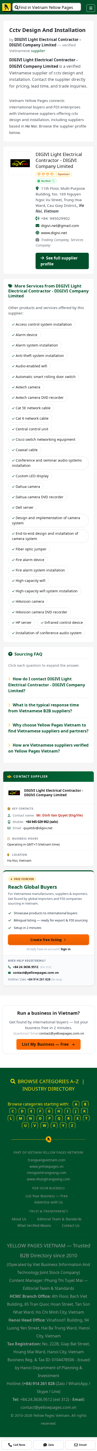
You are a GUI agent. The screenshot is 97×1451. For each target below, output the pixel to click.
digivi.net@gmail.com (60, 225)
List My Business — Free (48, 1044)
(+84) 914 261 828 (38, 1383)
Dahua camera (28, 486)
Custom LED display (32, 475)
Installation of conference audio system (49, 633)
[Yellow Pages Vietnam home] (7, 7)
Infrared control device (64, 622)
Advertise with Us (48, 1202)
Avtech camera (28, 387)
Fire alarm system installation (40, 570)
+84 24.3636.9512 (25, 967)
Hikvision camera (30, 601)
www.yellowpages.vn (46, 1166)
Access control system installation (44, 324)
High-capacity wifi (30, 580)
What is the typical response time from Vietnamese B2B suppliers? (43, 708)
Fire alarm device (30, 559)
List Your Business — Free (47, 1196)
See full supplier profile (59, 261)
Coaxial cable (27, 449)
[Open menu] (91, 8)
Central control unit (32, 429)
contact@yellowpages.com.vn (36, 973)
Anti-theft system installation (40, 355)
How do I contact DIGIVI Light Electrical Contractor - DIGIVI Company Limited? (46, 685)
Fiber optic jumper (31, 549)
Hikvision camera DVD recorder (41, 612)
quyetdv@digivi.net (37, 828)
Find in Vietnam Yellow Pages (46, 7)
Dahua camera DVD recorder (39, 497)
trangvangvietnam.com (46, 1160)
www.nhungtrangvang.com (48, 1179)
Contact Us (71, 1225)
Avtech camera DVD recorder (40, 397)
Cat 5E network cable (33, 408)
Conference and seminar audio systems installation (47, 463)
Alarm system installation (37, 345)
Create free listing (46, 939)
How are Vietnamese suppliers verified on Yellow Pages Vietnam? (48, 748)
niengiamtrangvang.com (46, 1172)
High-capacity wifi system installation (47, 591)
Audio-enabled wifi (31, 366)
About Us (19, 1219)
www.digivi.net (54, 232)
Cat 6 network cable (32, 418)
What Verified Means (34, 1225)
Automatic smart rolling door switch (46, 376)
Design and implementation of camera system (46, 520)
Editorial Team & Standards (59, 1219)
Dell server (25, 507)
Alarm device (26, 334)
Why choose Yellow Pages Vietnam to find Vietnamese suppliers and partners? (48, 728)
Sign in (66, 949)
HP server (24, 622)
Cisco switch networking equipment (45, 439)
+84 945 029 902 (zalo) (42, 822)
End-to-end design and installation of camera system (45, 536)
